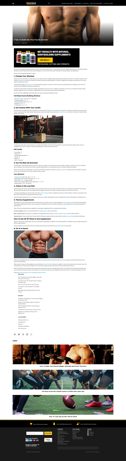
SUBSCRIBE (48, 433)
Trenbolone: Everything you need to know (29, 309)
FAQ (59, 434)
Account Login (61, 438)
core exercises (63, 169)
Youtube (91, 435)
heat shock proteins (47, 264)
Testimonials (60, 440)
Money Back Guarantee (63, 433)
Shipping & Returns (62, 432)
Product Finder (61, 436)
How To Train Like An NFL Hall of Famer (28, 284)
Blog (90, 430)
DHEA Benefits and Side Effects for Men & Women (29, 291)
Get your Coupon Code (78, 438)
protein (30, 197)
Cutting (74, 434)
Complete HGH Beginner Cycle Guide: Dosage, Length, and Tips (30, 299)
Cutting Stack (60, 225)
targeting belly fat (43, 211)
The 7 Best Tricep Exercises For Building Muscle (28, 287)
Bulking (74, 433)
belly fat (52, 110)
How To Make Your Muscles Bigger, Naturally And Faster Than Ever (30, 278)
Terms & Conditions (95, 451)
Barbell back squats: (19, 98)
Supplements (78, 3)
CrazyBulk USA (37, 451)
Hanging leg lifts (18, 177)
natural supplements (67, 202)
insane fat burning (63, 112)
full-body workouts (30, 84)
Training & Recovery (67, 3)
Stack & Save (75, 432)
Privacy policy (88, 451)
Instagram (91, 432)
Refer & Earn (60, 442)
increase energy (69, 216)
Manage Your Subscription (64, 441)
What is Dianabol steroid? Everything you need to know (29, 306)
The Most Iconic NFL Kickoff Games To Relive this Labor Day (30, 281)
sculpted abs (21, 80)
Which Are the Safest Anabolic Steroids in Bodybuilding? (29, 303)
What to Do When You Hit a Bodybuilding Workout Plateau (32, 272)
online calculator (44, 193)
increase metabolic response (61, 213)
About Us (60, 437)
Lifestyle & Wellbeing (96, 3)
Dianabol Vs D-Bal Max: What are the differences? (27, 312)
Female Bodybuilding (77, 437)
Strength (75, 436)
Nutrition (86, 3)
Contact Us (60, 430)
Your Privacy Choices (62, 444)
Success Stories (108, 3)
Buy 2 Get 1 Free (76, 430)
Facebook (91, 433)
